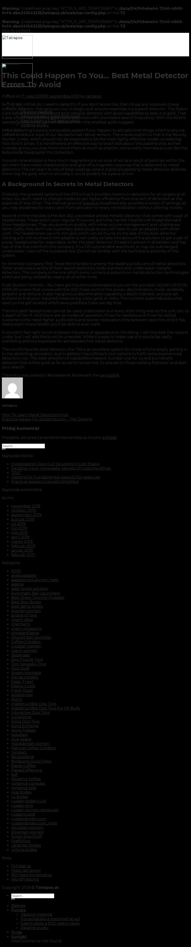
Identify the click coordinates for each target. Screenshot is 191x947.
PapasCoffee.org (26, 770)
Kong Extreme (24, 726)
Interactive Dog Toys (30, 712)
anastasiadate (23, 575)
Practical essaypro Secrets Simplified (45, 481)
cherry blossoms (26, 628)
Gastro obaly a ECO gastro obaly (50, 923)
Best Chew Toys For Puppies (37, 597)
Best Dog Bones (26, 602)
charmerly (21, 624)
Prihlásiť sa (21, 866)
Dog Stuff (20, 668)
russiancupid (23, 814)
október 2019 (23, 510)
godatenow (22, 695)
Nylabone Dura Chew (31, 761)
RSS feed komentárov (31, 875)
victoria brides (24, 850)
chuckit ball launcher (31, 637)
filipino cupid (23, 686)
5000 (16, 571)
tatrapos (93, 96)
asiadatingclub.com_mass (34, 580)
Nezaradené (22, 757)
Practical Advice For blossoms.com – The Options (47, 419)
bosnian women (26, 611)
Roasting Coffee (26, 779)
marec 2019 (22, 541)
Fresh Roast (22, 690)
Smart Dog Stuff (26, 836)
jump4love (21, 717)
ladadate (19, 735)
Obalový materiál (36, 914)
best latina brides (27, 606)
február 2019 (23, 546)
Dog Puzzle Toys (27, 659)
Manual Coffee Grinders (33, 748)
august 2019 (22, 519)
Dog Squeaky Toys (28, 664)
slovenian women (27, 832)
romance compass (28, 783)
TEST (16, 473)
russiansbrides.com (28, 819)
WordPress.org (25, 879)
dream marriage (26, 673)
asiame (17, 584)
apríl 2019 (20, 537)
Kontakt (19, 936)
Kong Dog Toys (25, 721)
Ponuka (18, 910)
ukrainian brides (26, 845)
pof (14, 774)
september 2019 (26, 515)
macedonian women (30, 743)
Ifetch (16, 699)
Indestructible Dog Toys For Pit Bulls (45, 708)
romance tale (23, 788)
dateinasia (20, 655)
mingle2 (19, 752)
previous (91, 203)
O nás (16, 932)
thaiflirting (20, 841)
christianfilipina (25, 633)
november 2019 (25, 506)
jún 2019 (19, 528)
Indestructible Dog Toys (33, 704)
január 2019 (22, 550)
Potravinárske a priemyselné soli (50, 919)
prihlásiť (109, 437)
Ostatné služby (34, 125)
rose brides (21, 792)
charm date (22, 620)
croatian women (26, 646)
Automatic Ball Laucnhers (35, 593)
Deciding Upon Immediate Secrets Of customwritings (61, 468)
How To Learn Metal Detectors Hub (35, 415)
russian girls (22, 805)
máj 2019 (19, 532)
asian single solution (29, 589)
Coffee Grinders (26, 642)
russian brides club (28, 801)
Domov (18, 905)
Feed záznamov (26, 870)
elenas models (24, 677)
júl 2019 (18, 524)
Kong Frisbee (23, 730)
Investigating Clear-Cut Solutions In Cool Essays (55, 464)
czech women (24, 650)
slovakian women (27, 827)
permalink (109, 375)
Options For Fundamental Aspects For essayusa (55, 477)
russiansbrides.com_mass (34, 823)
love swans (21, 739)
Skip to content (16, 30)
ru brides (19, 796)
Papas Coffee (23, 766)
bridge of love (24, 615)
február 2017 (23, 555)
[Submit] (4, 449)
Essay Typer (22, 681)
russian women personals (34, 810)
